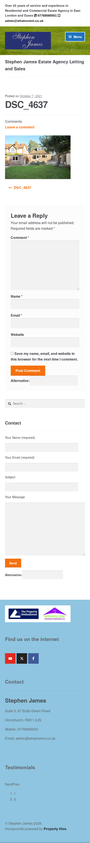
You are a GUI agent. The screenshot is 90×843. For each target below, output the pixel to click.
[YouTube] (10, 658)
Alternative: (20, 380)
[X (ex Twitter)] (22, 658)
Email (16, 315)
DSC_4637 (22, 187)
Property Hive (55, 828)
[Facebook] (33, 658)
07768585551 (47, 15)
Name (16, 296)
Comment (20, 237)
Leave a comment (19, 127)
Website (17, 334)
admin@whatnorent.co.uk (24, 20)
